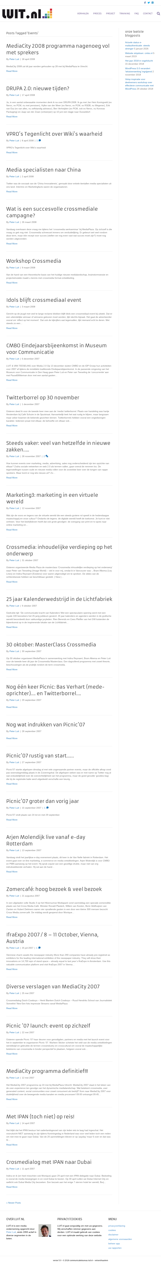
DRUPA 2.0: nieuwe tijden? (37, 88)
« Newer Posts (13, 1202)
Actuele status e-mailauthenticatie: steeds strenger (137, 45)
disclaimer (113, 1234)
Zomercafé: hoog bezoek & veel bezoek (54, 889)
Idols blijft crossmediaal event (43, 300)
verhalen (83, 13)
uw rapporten (115, 1248)
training (124, 13)
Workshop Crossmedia (33, 261)
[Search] (157, 13)
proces (97, 13)
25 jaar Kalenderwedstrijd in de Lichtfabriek (59, 599)
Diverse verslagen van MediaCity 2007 (53, 987)
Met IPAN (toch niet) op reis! (40, 1117)
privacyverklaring (116, 1226)
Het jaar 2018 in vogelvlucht (139, 60)
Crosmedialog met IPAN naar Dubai (49, 1162)
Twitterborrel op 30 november (42, 398)
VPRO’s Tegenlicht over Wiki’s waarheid (54, 134)
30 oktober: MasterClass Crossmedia (51, 645)
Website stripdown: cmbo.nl (139, 53)
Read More (11, 71)
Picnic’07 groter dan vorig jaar (42, 801)
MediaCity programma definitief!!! (47, 1071)
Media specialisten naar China (43, 170)
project (110, 13)
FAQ (136, 13)
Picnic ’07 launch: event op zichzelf (48, 1026)
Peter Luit (11, 1232)
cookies (112, 1230)
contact (148, 13)
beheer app (114, 1243)
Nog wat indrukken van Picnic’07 (45, 725)
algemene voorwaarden (120, 1239)
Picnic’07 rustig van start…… (40, 756)
